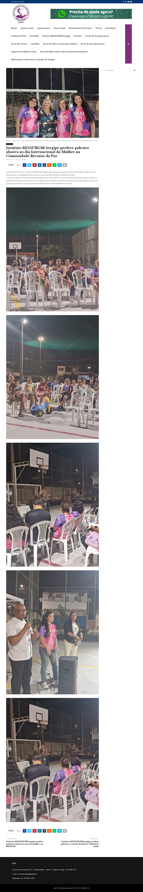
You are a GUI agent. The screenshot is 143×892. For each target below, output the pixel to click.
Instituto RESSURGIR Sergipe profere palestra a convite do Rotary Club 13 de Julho (80, 843)
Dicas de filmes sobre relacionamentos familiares (64, 52)
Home (14, 28)
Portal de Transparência (97, 36)
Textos (98, 28)
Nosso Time (59, 28)
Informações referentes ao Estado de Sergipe (33, 59)
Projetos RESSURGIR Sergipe (56, 36)
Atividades (110, 28)
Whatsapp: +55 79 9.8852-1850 (23, 878)
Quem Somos (43, 28)
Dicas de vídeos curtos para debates (60, 44)
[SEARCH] (134, 70)
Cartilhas (35, 44)
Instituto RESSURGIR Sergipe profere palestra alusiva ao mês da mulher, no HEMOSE (24, 843)
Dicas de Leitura (19, 44)
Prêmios (78, 36)
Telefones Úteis (18, 36)
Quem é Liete (27, 28)
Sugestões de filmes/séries (24, 52)
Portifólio (34, 36)
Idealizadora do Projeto (80, 28)
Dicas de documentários (92, 44)
